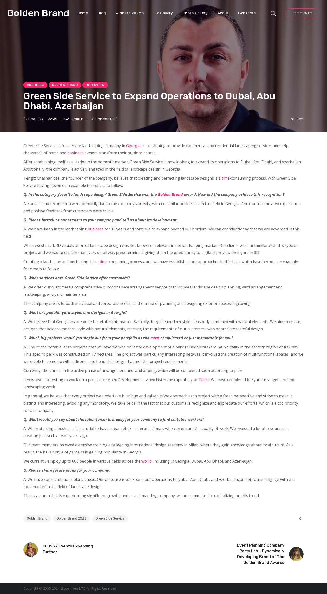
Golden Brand (65, 85)
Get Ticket (302, 13)
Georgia (133, 145)
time (226, 178)
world (146, 461)
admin (78, 119)
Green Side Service (110, 519)
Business (35, 85)
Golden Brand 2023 (71, 519)
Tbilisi (203, 379)
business (75, 152)
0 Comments (103, 119)
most (154, 338)
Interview (95, 85)
